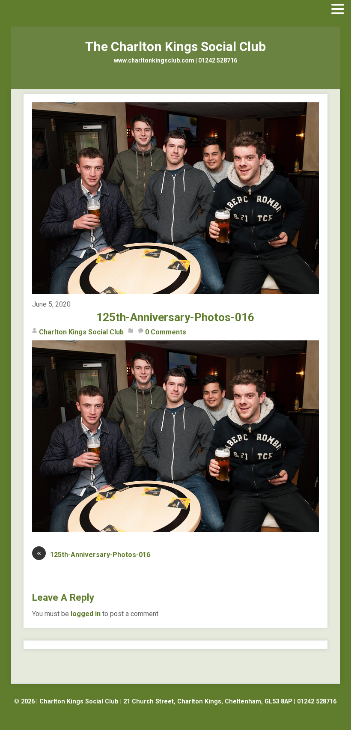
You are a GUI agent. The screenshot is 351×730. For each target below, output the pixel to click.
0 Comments (165, 332)
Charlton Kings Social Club (81, 332)
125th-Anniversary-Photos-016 (175, 317)
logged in (86, 614)
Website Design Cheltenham (175, 711)
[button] (337, 9)
